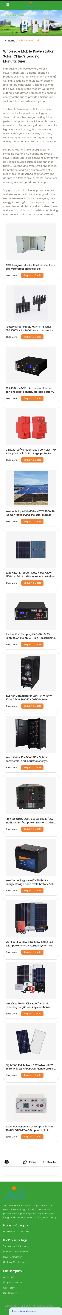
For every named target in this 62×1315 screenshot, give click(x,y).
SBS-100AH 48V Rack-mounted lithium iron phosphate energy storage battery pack (29, 392)
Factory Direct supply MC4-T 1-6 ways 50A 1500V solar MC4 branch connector (29, 328)
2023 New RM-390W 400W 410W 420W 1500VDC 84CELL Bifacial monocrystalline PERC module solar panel (30, 576)
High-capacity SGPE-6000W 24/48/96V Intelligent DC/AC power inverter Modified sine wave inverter (31, 822)
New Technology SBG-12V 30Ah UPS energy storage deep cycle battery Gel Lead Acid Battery (29, 884)
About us (8, 1277)
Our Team (9, 1288)
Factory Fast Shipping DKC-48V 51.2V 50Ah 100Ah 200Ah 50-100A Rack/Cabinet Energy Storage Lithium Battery (31, 638)
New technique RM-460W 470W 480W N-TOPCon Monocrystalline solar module (30, 513)
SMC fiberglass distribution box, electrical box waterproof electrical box (30, 267)
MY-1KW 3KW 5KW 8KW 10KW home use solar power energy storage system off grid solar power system (29, 945)
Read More (11, 275)
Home (11, 41)
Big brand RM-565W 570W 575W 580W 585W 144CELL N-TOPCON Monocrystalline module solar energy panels (31, 1068)
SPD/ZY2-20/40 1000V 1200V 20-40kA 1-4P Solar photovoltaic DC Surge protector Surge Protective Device (31, 453)
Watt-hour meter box (16, 1231)
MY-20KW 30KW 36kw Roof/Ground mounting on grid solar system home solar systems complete (28, 1007)
